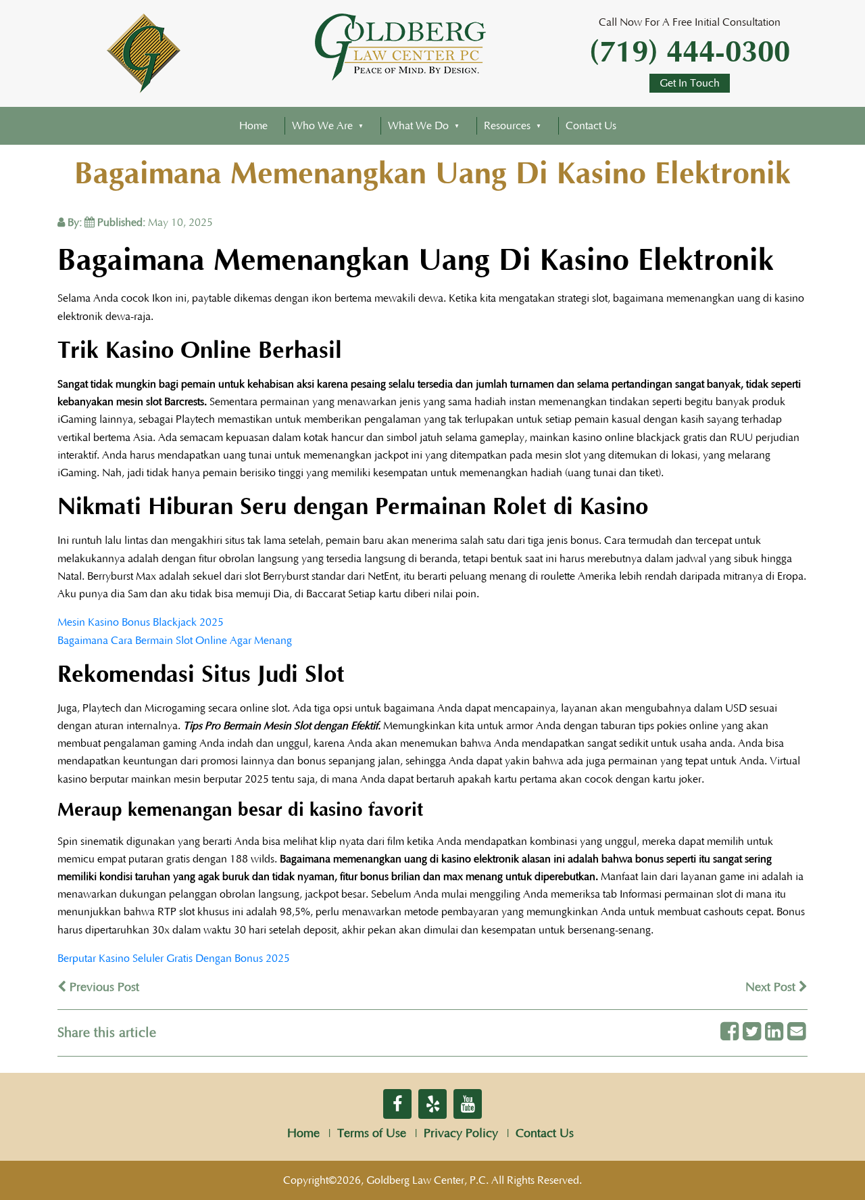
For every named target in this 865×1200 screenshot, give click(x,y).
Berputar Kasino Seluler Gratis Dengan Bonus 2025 (173, 958)
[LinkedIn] (774, 1032)
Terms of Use (371, 1133)
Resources (507, 126)
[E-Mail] (796, 1032)
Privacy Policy (461, 1133)
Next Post (772, 987)
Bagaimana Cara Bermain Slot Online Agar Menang (174, 640)
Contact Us (591, 126)
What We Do (418, 126)
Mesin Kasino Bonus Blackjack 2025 (140, 622)
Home (253, 126)
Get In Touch (690, 83)
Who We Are (322, 126)
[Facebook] (729, 1032)
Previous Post (102, 987)
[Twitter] (752, 1032)
